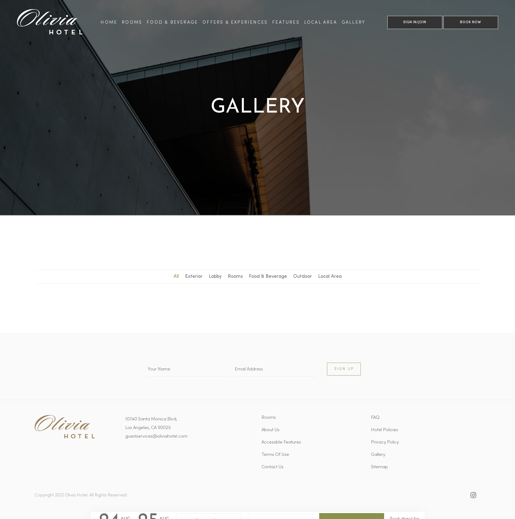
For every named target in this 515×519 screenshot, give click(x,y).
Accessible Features (281, 442)
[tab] (176, 276)
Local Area (320, 22)
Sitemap (379, 467)
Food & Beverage (172, 22)
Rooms (132, 22)
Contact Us (273, 467)
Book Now (470, 22)
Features (286, 22)
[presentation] (176, 276)
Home (109, 22)
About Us (270, 430)
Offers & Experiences (235, 22)
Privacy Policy (385, 442)
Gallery (353, 22)
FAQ (375, 418)
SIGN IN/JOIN (414, 22)
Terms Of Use (275, 455)
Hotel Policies (384, 430)
